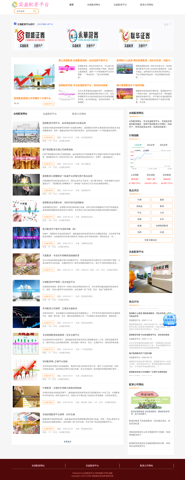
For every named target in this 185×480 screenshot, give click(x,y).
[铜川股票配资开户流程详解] (125, 93)
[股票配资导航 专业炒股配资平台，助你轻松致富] (67, 93)
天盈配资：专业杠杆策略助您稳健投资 (61, 255)
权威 (139, 225)
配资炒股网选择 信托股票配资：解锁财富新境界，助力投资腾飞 (150, 412)
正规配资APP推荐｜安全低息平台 (59, 281)
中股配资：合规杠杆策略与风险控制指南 (62, 387)
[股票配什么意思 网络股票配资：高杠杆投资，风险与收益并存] (125, 68)
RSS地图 (99, 473)
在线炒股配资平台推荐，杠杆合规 (59, 414)
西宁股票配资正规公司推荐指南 (58, 149)
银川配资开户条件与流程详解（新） (60, 228)
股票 (162, 199)
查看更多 (67, 441)
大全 (162, 212)
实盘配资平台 (120, 4)
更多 (166, 24)
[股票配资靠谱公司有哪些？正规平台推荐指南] (34, 76)
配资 (162, 206)
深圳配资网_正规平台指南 (55, 361)
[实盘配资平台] (30, 4)
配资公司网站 (146, 4)
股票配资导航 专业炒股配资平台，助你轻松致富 (83, 85)
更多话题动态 (151, 239)
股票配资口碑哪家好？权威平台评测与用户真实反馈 (67, 175)
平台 (139, 212)
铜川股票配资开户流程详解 (130, 85)
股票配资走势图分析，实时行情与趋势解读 (63, 202)
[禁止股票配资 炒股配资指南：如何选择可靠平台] (67, 68)
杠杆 (162, 219)
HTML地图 (107, 473)
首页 (71, 4)
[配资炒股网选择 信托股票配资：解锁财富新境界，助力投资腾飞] (150, 400)
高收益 (139, 206)
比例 (162, 232)
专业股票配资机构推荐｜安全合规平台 (61, 334)
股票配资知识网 (98, 475)
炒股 (139, 219)
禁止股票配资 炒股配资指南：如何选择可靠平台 (83, 60)
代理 (139, 199)
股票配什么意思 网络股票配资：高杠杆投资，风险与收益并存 (148, 60)
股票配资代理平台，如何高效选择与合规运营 (64, 122)
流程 (139, 232)
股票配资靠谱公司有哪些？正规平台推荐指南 (37, 98)
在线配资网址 (93, 4)
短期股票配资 (162, 225)
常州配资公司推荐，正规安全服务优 (60, 308)
